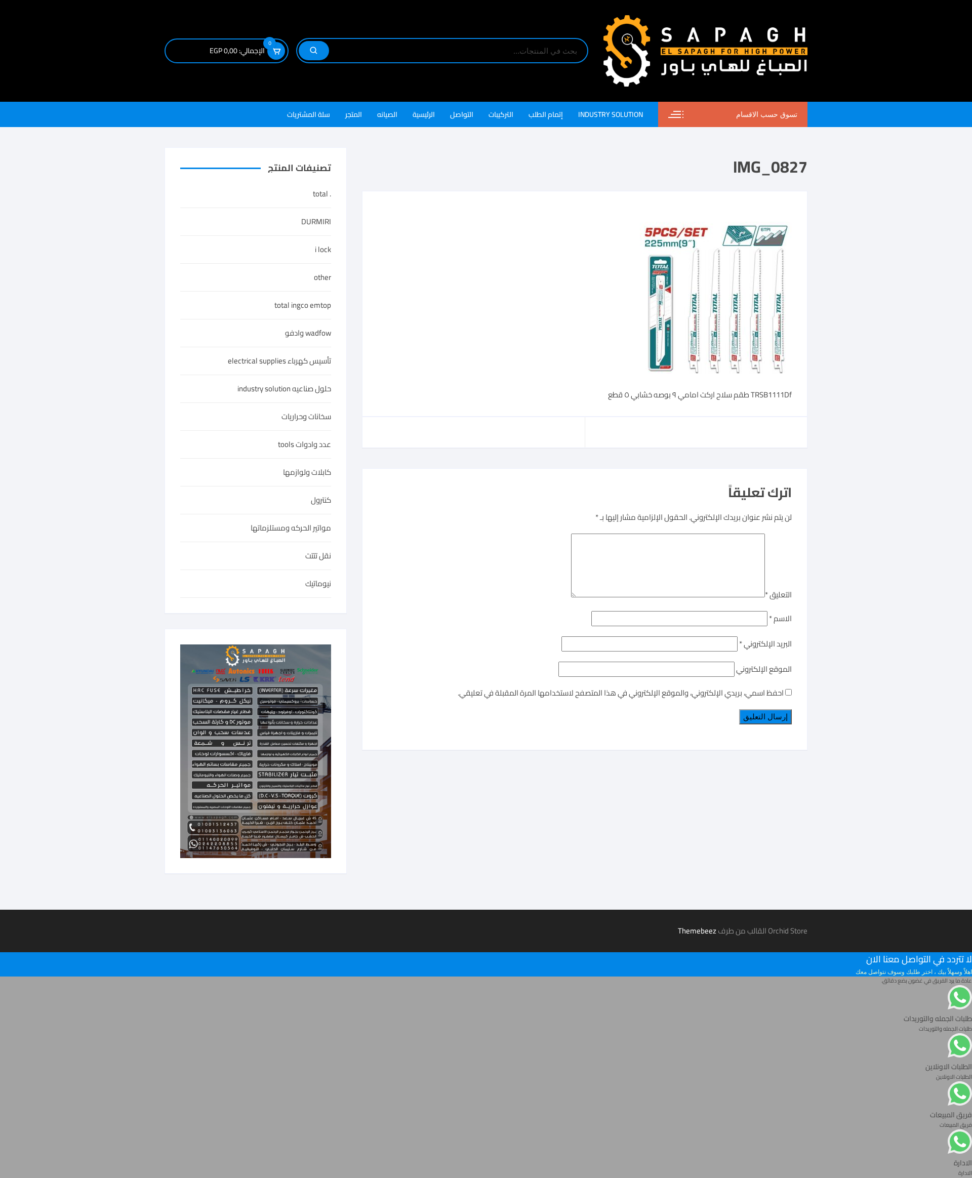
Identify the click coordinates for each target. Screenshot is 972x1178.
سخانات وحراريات (306, 417)
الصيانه (387, 114)
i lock (323, 249)
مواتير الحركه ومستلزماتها (291, 528)
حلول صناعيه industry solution (284, 389)
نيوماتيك (318, 584)
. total (322, 194)
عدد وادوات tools (304, 444)
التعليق (778, 594)
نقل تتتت (318, 556)
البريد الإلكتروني (765, 643)
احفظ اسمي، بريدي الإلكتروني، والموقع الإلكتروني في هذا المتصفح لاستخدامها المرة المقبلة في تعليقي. (621, 692)
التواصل (461, 114)
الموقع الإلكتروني (764, 669)
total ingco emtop (302, 305)
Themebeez (697, 930)
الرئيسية (424, 114)
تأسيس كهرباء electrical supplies (279, 361)
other (322, 277)
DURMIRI (316, 222)
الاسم (780, 618)
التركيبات (501, 114)
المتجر (353, 114)
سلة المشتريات (308, 114)
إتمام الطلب (546, 114)
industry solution (610, 114)
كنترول (321, 500)
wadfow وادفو (308, 333)
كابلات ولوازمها (307, 472)
